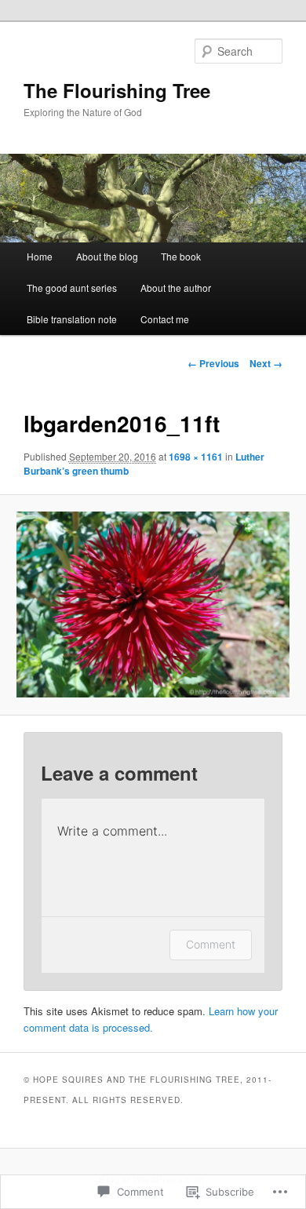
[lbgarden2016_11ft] (152, 604)
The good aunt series (72, 287)
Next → (266, 363)
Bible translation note (72, 319)
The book (181, 256)
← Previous (213, 363)
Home (40, 256)
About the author (175, 287)
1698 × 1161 (196, 457)
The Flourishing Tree (117, 90)
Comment (210, 944)
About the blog (107, 256)
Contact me (164, 319)
